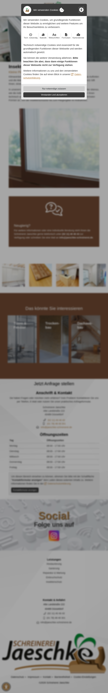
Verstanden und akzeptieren (54, 95)
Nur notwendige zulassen (54, 89)
